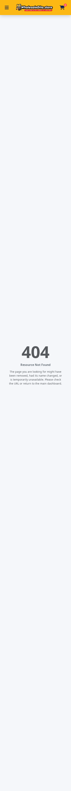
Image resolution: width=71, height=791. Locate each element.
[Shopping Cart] (62, 7)
